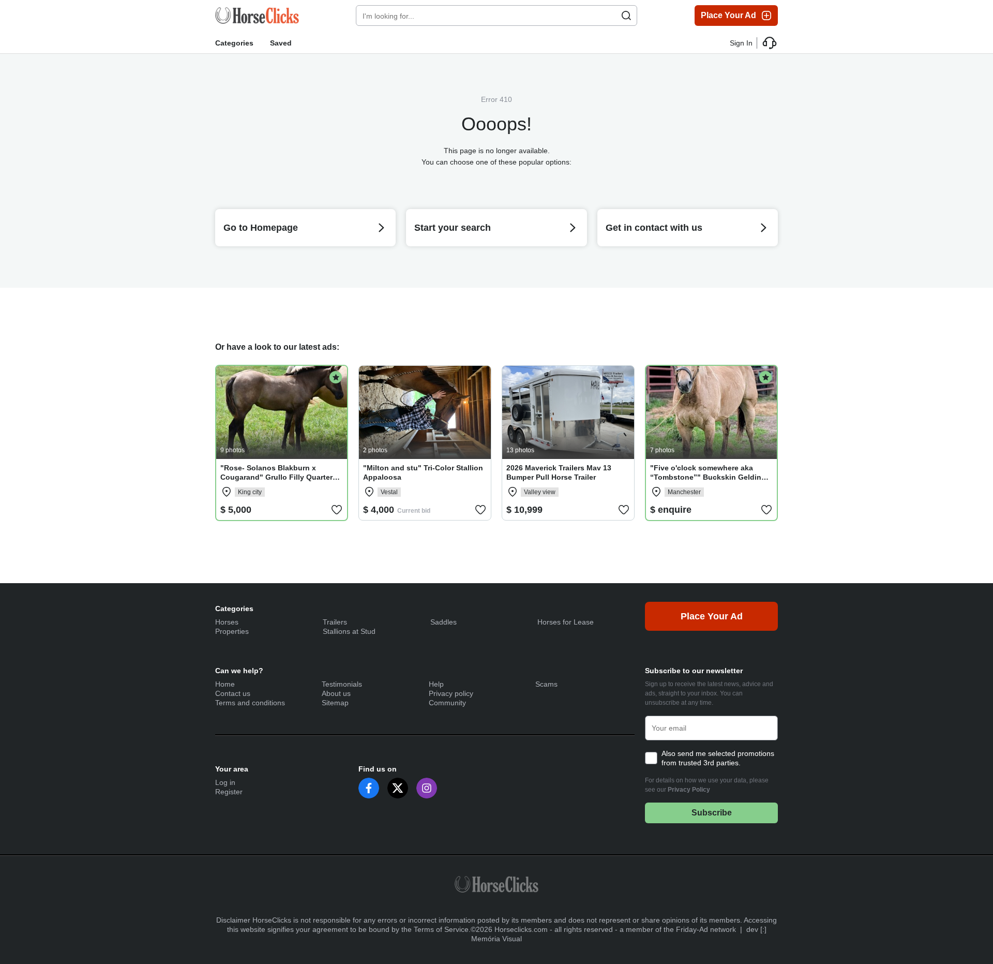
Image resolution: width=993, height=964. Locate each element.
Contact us (232, 693)
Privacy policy (451, 693)
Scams (546, 684)
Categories (234, 43)
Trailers (335, 622)
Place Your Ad (728, 15)
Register (229, 792)
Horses (226, 622)
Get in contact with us (654, 228)
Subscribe (711, 812)
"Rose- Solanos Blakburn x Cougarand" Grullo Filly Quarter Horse (276, 477)
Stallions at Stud (349, 631)
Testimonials (342, 684)
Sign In (741, 43)
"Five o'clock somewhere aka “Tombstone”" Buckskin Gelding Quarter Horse (708, 477)
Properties (232, 631)
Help (436, 684)
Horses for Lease (565, 622)
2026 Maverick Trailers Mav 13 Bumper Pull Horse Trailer (558, 472)
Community (447, 703)
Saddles (443, 622)
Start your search (452, 228)
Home (225, 684)
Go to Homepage (260, 228)
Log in (225, 782)
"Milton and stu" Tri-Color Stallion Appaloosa (423, 472)
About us (336, 693)
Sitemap (335, 703)
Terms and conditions (250, 703)
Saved (281, 43)
